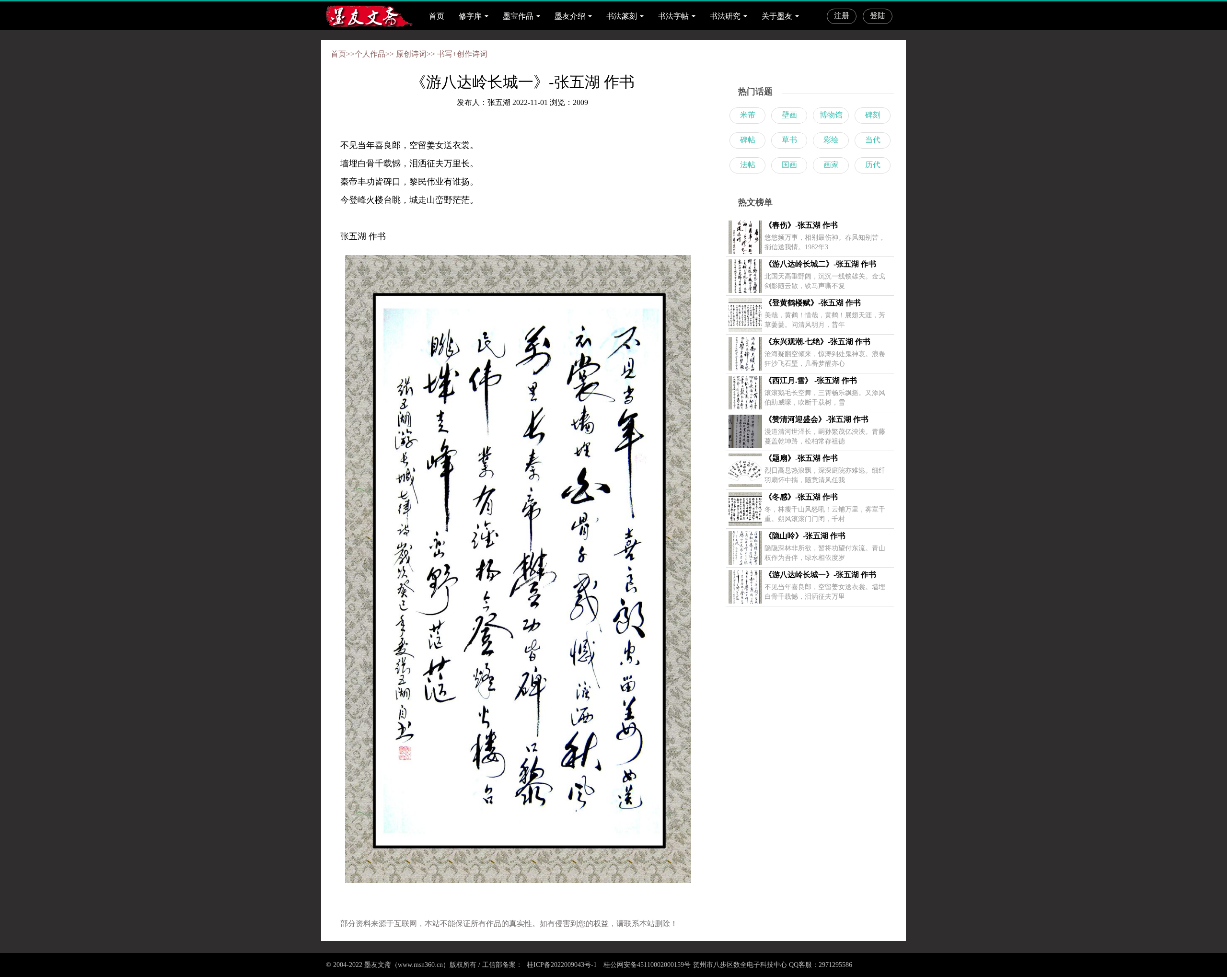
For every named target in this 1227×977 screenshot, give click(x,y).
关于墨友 (777, 16)
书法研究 (725, 16)
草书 (789, 140)
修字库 (470, 16)
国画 (789, 165)
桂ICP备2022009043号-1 (561, 964)
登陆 (877, 16)
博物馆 (831, 115)
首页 (436, 16)
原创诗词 (411, 54)
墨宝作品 (518, 16)
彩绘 (831, 140)
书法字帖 (673, 16)
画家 (831, 165)
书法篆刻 (621, 16)
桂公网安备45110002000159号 (647, 964)
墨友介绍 (570, 16)
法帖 (747, 165)
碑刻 (872, 115)
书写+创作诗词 (462, 54)
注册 (841, 16)
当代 (872, 140)
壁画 (789, 115)
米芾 (747, 115)
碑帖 (747, 140)
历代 (872, 165)
